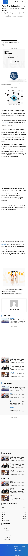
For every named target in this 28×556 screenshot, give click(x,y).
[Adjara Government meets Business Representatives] (5, 360)
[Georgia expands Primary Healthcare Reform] (5, 374)
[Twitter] (20, 2)
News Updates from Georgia (8, 293)
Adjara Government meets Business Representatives (17, 360)
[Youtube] (22, 2)
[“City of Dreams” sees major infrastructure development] (5, 320)
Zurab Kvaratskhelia (9, 45)
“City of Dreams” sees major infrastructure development (17, 320)
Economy (4, 40)
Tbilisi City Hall (5, 122)
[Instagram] (18, 2)
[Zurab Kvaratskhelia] (2, 45)
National (15, 40)
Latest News (4, 291)
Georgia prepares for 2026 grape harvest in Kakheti (17, 367)
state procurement (6, 131)
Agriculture (12, 365)
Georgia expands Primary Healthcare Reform (17, 374)
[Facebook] (15, 2)
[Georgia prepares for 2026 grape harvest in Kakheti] (5, 367)
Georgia (9, 40)
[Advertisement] (14, 28)
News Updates (12, 291)
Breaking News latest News (11, 289)
